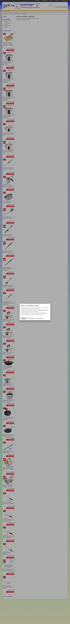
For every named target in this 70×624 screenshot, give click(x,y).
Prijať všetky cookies (39, 318)
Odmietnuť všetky (31, 318)
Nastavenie (24, 318)
